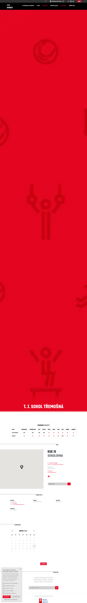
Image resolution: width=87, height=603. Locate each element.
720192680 (14, 503)
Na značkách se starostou (28, 5)
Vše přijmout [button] (7, 596)
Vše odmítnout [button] (15, 596)
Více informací (12, 580)
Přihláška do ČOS (54, 5)
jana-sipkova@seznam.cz (19, 504)
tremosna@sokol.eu (52, 472)
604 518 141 (50, 470)
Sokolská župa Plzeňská (58, 464)
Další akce (43, 563)
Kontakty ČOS (72, 5)
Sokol (79, 1)
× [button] (20, 568)
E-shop (38, 5)
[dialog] (11, 585)
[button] (21, 467)
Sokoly (10, 6)
